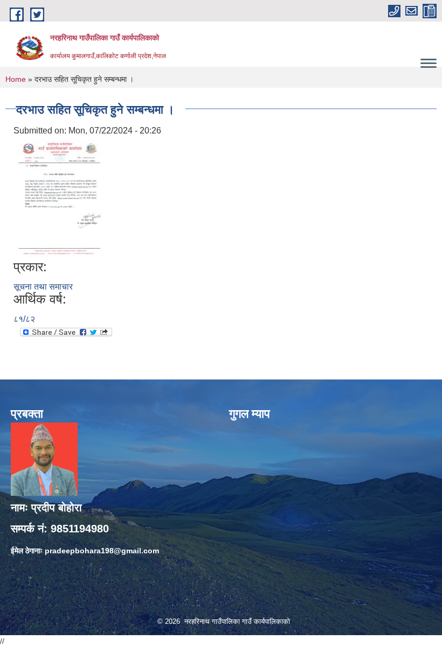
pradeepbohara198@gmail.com (102, 550)
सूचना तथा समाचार (43, 286)
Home (15, 79)
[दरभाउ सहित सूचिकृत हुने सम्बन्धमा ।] (59, 198)
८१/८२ (24, 319)
